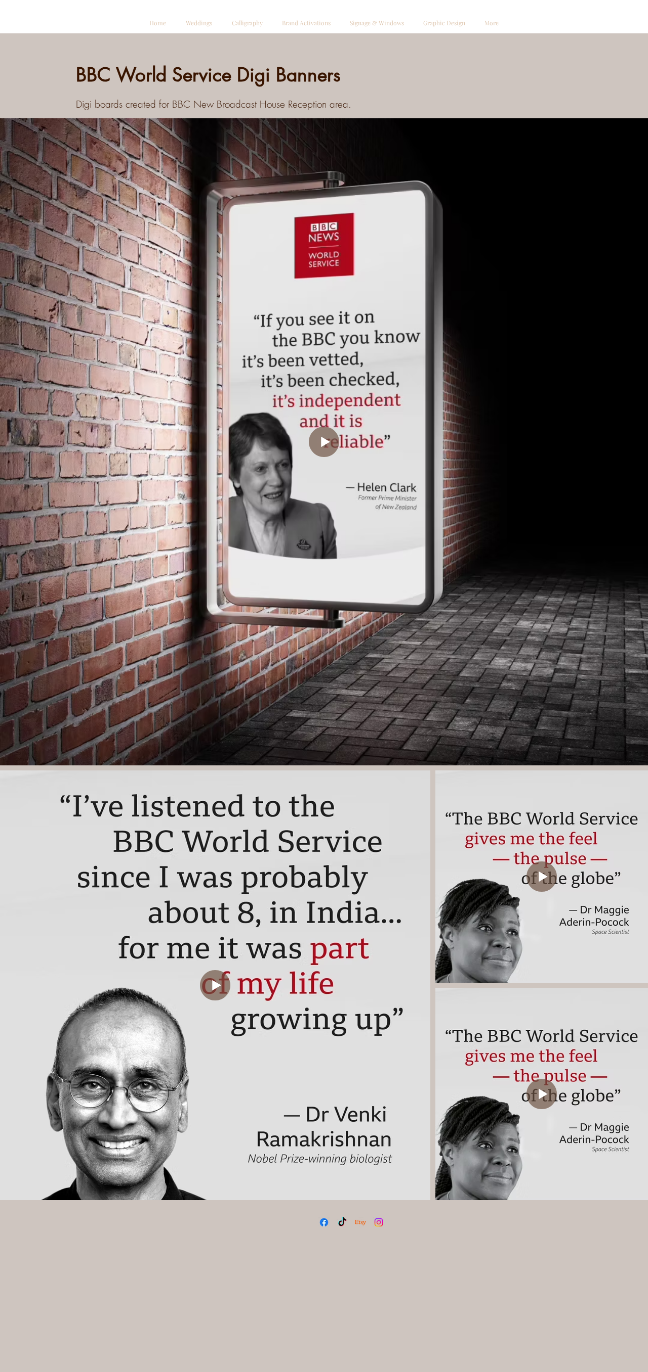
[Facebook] (324, 1222)
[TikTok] (342, 1222)
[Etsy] (360, 1222)
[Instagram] (378, 1222)
